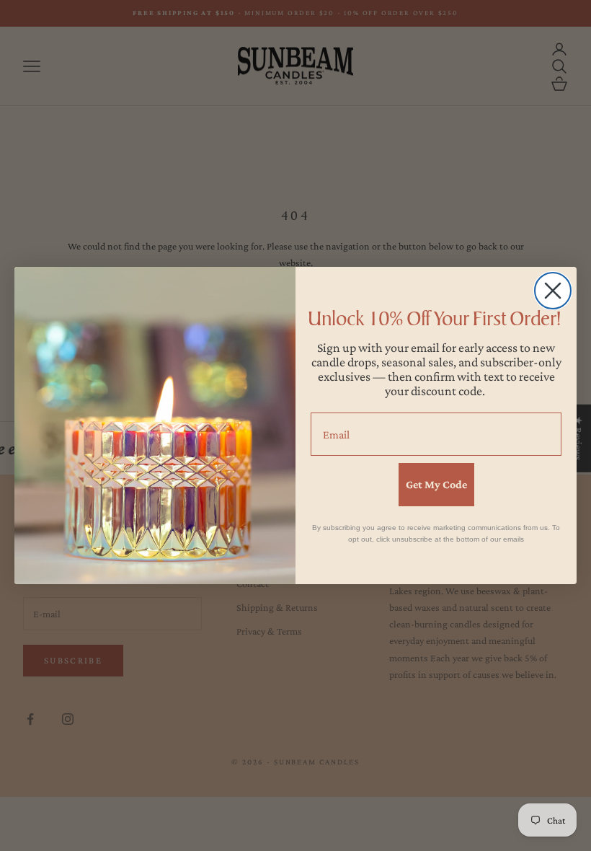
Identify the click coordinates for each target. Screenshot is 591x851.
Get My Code (436, 484)
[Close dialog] (553, 291)
